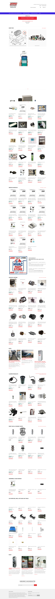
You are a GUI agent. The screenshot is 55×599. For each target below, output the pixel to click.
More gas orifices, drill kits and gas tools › (41, 474)
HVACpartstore (25, 581)
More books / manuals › (43, 163)
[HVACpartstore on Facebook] (26, 579)
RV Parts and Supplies (34, 13)
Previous (10, 56)
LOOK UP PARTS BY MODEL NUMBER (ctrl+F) (15, 13)
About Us (29, 576)
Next (44, 56)
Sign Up (35, 561)
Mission (32, 577)
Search (12, 576)
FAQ (33, 577)
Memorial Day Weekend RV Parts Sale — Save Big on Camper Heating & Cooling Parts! (14, 337)
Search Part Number (26, 13)
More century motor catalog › (42, 253)
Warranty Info (37, 576)
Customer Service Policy (16, 576)
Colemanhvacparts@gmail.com (27, 21)
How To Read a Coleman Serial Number (25, 577)
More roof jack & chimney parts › (42, 402)
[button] (29, 92)
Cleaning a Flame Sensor (38, 544)
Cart (44, 7)
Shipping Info (25, 576)
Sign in (40, 5)
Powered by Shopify (30, 581)
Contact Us (21, 576)
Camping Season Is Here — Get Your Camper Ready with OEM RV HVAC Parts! (27, 335)
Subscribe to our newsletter (27, 557)
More (39, 13)
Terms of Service (41, 576)
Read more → (10, 344)
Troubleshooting (33, 576)
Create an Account (44, 5)
